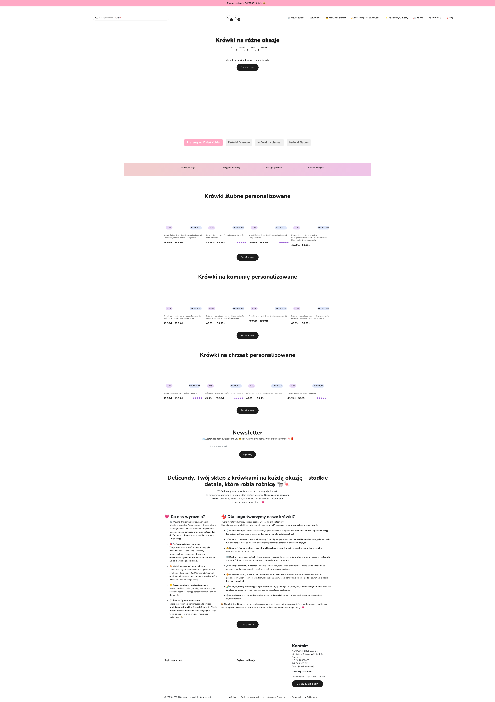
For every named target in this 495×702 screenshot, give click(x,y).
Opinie (233, 697)
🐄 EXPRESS (435, 17)
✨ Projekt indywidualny (396, 17)
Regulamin (297, 697)
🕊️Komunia (315, 17)
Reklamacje (312, 697)
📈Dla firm (418, 17)
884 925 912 (302, 663)
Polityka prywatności (250, 697)
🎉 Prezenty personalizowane (365, 17)
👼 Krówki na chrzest (336, 17)
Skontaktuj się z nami (308, 683)
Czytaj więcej (247, 624)
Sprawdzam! (247, 67)
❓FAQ (449, 17)
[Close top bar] (493, 3)
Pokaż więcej (247, 257)
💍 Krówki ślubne (296, 17)
